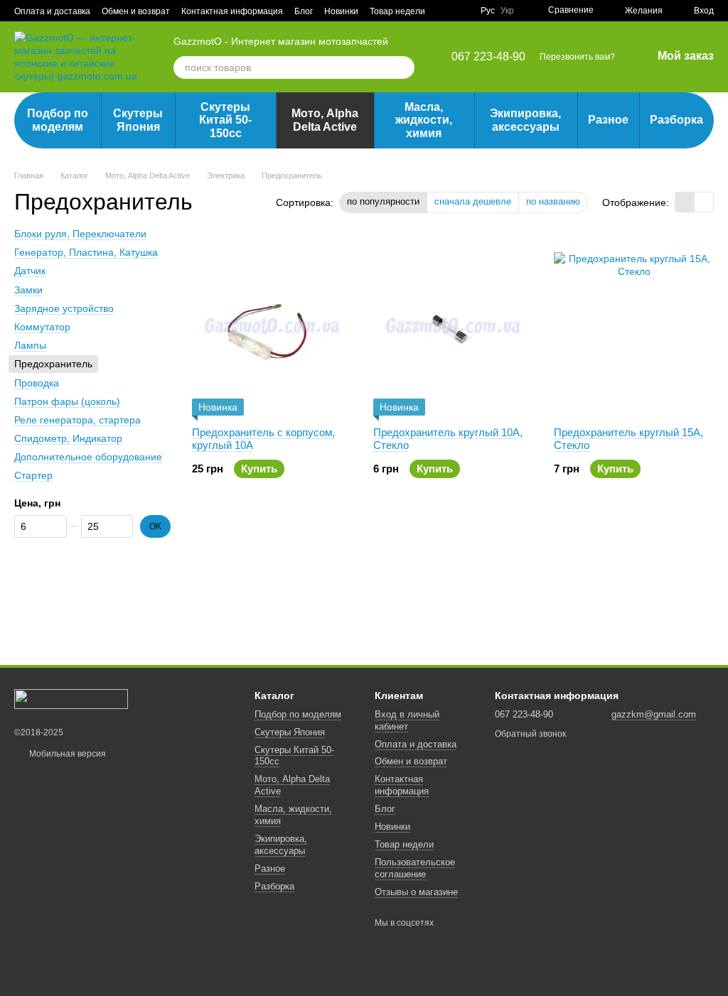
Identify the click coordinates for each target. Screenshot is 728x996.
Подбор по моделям (57, 119)
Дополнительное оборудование (88, 456)
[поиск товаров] (403, 67)
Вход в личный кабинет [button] (407, 720)
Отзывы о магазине (416, 892)
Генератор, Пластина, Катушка (86, 252)
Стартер (33, 475)
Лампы (30, 345)
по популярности (383, 201)
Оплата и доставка (52, 11)
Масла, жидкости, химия (423, 120)
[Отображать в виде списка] (704, 202)
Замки (28, 290)
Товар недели (397, 11)
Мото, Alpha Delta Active (324, 119)
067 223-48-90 (488, 57)
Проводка (36, 382)
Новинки (341, 11)
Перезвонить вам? (577, 57)
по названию (553, 201)
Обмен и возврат (136, 11)
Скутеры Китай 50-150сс (225, 120)
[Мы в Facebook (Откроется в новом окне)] (460, 10)
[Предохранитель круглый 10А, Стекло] (453, 327)
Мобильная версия (66, 754)
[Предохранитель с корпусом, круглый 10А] (272, 327)
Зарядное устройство (64, 308)
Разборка (676, 120)
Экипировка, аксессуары (525, 119)
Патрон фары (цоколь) (67, 401)
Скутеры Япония (138, 119)
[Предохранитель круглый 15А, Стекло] (634, 327)
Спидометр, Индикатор (68, 438)
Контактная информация (232, 11)
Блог (303, 11)
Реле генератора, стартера (77, 420)
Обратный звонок (530, 734)
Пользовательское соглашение (415, 868)
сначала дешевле (472, 201)
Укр (507, 10)
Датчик (30, 270)
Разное (608, 120)
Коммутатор (42, 326)
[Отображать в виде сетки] (685, 202)
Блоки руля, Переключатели (80, 233)
